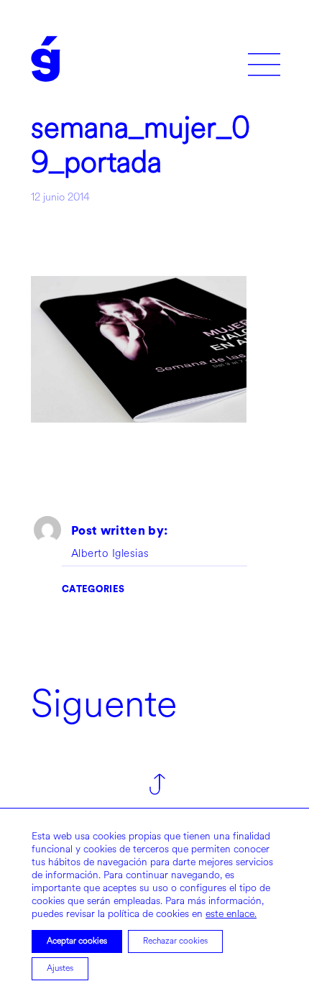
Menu (264, 59)
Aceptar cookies (77, 941)
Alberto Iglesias (110, 554)
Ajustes (60, 968)
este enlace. (231, 914)
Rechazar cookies (175, 941)
